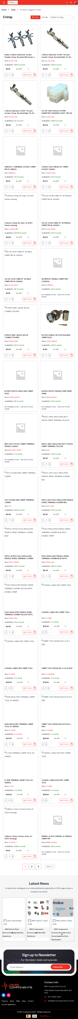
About (12, 1001)
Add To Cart (27, 75)
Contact (31, 1001)
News (24, 1001)
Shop (13, 10)
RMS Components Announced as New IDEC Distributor (36, 932)
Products (5, 1001)
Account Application (9, 1005)
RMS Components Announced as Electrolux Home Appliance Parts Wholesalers (61, 934)
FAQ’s (18, 1001)
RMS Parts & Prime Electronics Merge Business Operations (12, 932)
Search (67, 2)
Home (4, 10)
